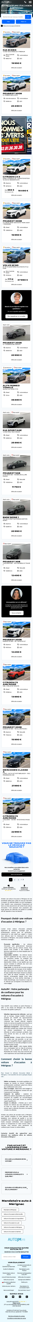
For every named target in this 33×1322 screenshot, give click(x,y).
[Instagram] (20, 1297)
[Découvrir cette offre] (16, 50)
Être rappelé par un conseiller (16, 316)
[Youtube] (13, 1297)
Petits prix (24, 1282)
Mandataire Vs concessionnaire (24, 1286)
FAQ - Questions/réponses (8, 1265)
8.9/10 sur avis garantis (9, 889)
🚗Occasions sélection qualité (9, 1282)
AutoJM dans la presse (9, 1277)
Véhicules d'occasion (24, 1277)
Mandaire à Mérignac (10, 1210)
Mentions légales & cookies (16, 1316)
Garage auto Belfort (24, 1279)
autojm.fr (16, 1239)
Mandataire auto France (24, 1269)
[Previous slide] (4, 135)
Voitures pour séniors (8, 1286)
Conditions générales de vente (16, 1318)
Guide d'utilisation (8, 1269)
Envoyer (25, 1257)
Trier (8, 21)
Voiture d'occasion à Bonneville (13, 1214)
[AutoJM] (6, 2)
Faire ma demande (16, 874)
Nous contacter (16, 613)
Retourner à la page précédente (11, 26)
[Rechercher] (28, 17)
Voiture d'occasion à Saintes (12, 1231)
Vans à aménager (8, 1290)
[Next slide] (28, 135)
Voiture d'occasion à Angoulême (13, 1218)
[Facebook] (6, 1297)
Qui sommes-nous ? (24, 1290)
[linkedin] (27, 1297)
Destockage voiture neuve (9, 1273)
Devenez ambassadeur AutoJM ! (24, 1273)
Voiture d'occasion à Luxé (11, 1223)
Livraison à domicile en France (24, 1265)
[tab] (16, 153)
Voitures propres (9, 1279)
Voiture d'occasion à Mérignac (13, 1227)
